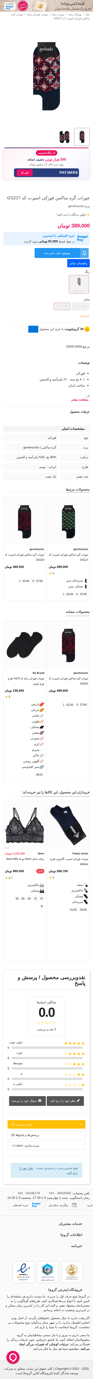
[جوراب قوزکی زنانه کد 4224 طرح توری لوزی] (24, 645)
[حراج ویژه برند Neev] (46, 6)
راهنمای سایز (78, 263)
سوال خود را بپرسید (24, 1100)
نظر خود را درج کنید (63, 1100)
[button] (46, 172)
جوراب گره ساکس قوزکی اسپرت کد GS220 (24, 557)
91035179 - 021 (29, 1193)
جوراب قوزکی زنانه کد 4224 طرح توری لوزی (26, 681)
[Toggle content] (33, 329)
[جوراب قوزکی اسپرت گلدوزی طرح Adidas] (68, 825)
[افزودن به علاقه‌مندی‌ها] (87, 190)
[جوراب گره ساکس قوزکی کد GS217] (46, 122)
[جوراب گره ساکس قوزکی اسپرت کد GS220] (24, 521)
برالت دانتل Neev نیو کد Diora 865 (25, 858)
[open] (46, 363)
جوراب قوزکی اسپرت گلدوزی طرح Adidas (69, 861)
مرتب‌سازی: (31, 1145)
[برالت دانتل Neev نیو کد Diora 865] (24, 825)
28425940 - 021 (60, 1193)
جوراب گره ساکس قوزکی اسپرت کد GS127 (68, 557)
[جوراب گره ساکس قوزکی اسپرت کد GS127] (68, 521)
